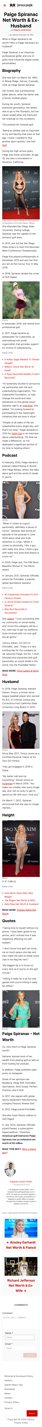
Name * (9, 1333)
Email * (9, 1344)
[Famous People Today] (21, 5)
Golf (4, 145)
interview (27, 405)
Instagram (7, 783)
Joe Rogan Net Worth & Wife (19, 900)
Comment (7, 1313)
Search (8, 1408)
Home (4, 1213)
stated (10, 618)
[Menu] (4, 5)
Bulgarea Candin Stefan (22, 30)
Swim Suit (17, 433)
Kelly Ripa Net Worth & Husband (21, 904)
